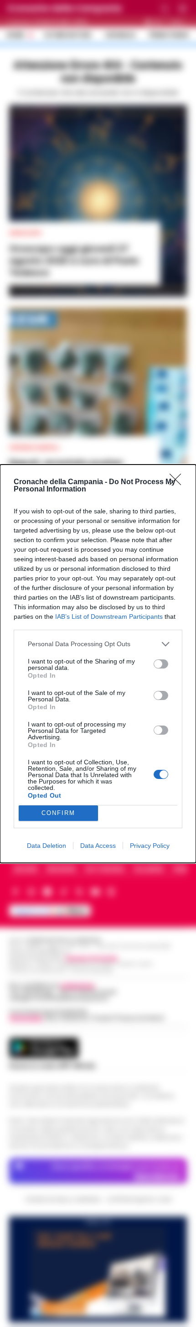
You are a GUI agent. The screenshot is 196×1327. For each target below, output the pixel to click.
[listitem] (98, 644)
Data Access (98, 845)
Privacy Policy (150, 845)
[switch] (161, 664)
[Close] (178, 482)
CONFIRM (58, 813)
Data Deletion (46, 845)
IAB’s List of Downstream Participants (109, 616)
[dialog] (98, 664)
